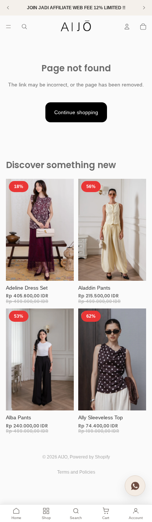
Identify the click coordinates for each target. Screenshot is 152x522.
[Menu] (8, 26)
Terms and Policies (76, 472)
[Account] (127, 26)
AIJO (63, 457)
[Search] (24, 26)
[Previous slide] (14, 230)
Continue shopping (76, 112)
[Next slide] (66, 230)
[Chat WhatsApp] (135, 485)
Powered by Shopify (90, 457)
